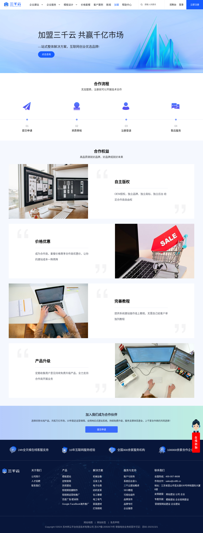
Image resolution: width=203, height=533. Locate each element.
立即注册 (194, 4)
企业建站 (34, 4)
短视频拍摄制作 (70, 490)
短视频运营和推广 (71, 494)
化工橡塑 (97, 494)
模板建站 (66, 476)
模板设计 (68, 4)
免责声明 (114, 522)
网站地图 (88, 522)
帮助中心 (127, 4)
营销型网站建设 (162, 504)
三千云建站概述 (131, 485)
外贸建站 (66, 485)
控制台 (173, 4)
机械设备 (97, 476)
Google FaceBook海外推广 (75, 504)
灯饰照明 (97, 508)
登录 (181, 4)
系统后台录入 (130, 481)
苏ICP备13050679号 (104, 527)
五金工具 (97, 481)
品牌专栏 (128, 504)
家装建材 (97, 504)
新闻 (108, 4)
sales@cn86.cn (173, 481)
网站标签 (101, 522)
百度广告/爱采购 (70, 499)
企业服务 (51, 4)
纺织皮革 (97, 490)
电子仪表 (97, 485)
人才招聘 (35, 481)
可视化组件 (129, 494)
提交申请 (101, 429)
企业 (182, 494)
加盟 (116, 4)
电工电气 (97, 499)
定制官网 (66, 481)
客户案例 (98, 4)
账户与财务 (129, 476)
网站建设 (170, 494)
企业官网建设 (182, 499)
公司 (177, 494)
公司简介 (35, 476)
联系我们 (35, 485)
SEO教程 (128, 490)
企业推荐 (128, 508)
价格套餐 (85, 4)
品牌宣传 (128, 499)
